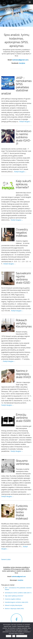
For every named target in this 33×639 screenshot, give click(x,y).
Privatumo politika (21, 636)
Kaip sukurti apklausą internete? (23, 184)
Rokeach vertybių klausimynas (24, 323)
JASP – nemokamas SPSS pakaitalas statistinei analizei (16, 85)
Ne (14, 636)
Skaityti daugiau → (25, 121)
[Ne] (31, 631)
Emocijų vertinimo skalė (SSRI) (23, 417)
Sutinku (9, 636)
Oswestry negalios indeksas (22, 232)
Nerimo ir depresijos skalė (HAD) (23, 374)
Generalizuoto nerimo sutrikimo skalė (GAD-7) (23, 137)
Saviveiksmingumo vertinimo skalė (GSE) (23, 278)
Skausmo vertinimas (22, 462)
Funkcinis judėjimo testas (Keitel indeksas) (22, 512)
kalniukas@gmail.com (20, 60)
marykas (22, 63)
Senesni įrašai (5, 559)
